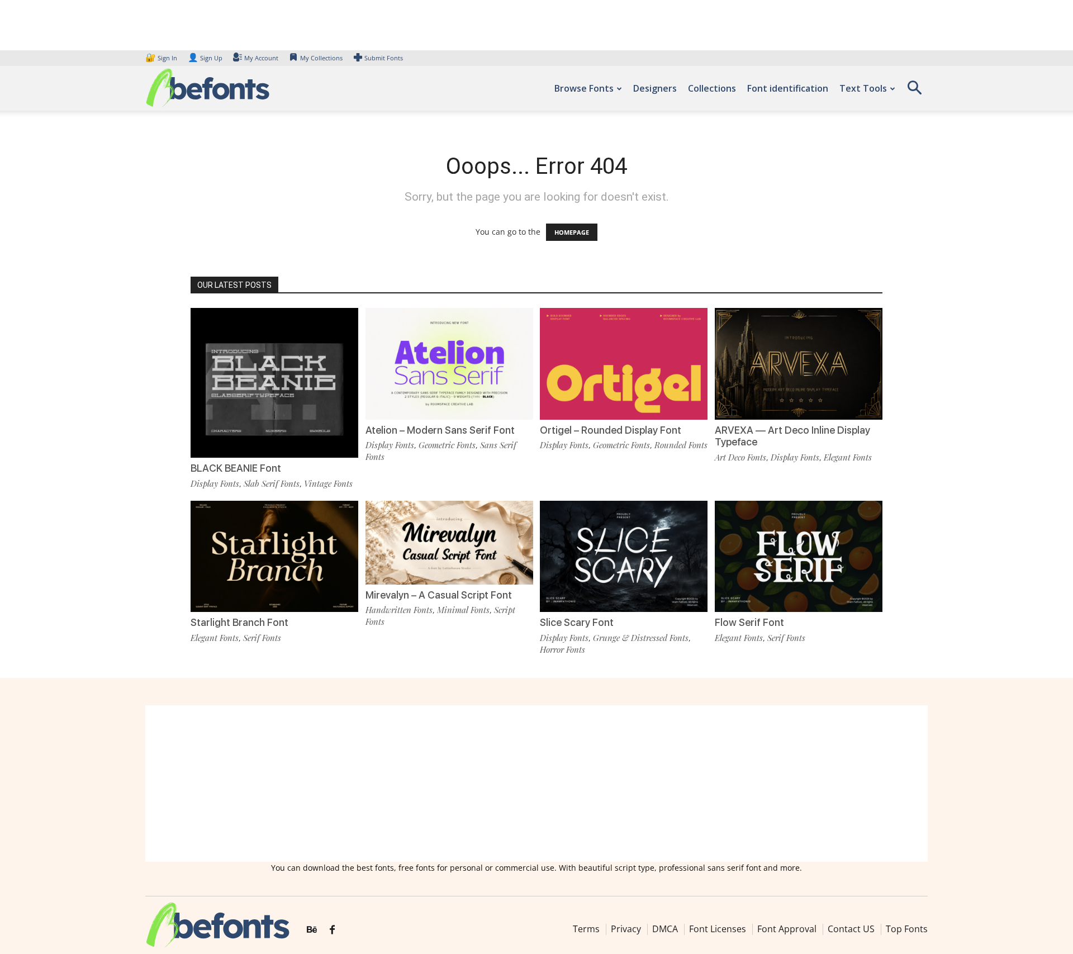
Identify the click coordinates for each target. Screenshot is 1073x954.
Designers (655, 88)
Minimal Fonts (463, 609)
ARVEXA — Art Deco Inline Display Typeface (792, 436)
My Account (261, 58)
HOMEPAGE (571, 232)
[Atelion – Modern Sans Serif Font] (449, 363)
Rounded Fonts (681, 444)
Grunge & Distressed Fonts (641, 637)
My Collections (321, 58)
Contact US (851, 929)
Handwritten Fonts (399, 609)
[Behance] (312, 930)
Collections (712, 88)
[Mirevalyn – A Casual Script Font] (449, 541)
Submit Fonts (383, 58)
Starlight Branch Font (239, 622)
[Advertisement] (536, 783)
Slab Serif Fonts (272, 483)
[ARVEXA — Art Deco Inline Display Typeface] (798, 363)
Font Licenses (717, 929)
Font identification (787, 88)
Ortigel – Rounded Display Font (610, 430)
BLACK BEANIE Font (236, 468)
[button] (914, 91)
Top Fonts (907, 929)
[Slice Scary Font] (624, 555)
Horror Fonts (562, 649)
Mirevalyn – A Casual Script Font (438, 595)
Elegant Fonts (848, 457)
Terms (586, 929)
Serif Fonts (262, 637)
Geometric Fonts (447, 444)
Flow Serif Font (749, 622)
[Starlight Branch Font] (274, 555)
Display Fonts (215, 483)
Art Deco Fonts (740, 457)
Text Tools (863, 88)
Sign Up (205, 58)
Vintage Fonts (328, 483)
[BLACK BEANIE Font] (274, 391)
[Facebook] (332, 930)
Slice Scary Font (577, 622)
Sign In (162, 58)
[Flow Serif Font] (798, 555)
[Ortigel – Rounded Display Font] (624, 363)
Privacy (626, 929)
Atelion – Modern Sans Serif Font (440, 430)
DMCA (665, 929)
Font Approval (786, 929)
